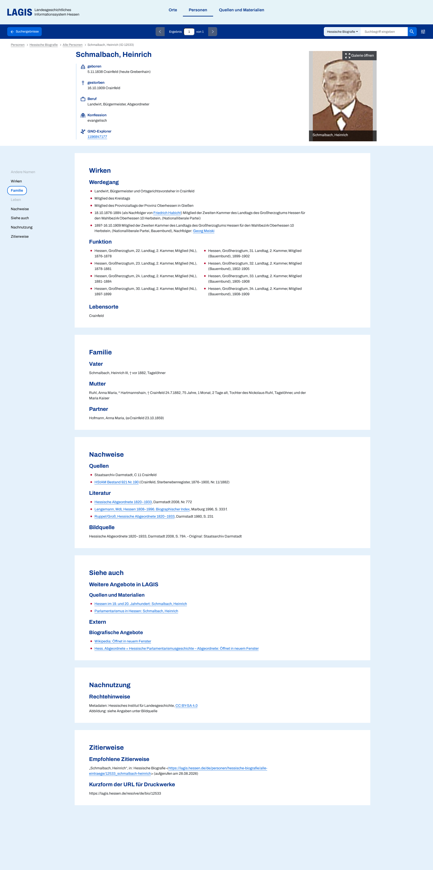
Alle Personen (73, 45)
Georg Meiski (203, 231)
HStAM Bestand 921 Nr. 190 (116, 482)
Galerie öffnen (362, 55)
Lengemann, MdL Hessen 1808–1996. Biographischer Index (142, 509)
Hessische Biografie (341, 31)
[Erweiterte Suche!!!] (423, 31)
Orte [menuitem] (173, 10)
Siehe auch (20, 218)
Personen (18, 45)
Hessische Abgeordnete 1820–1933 (123, 502)
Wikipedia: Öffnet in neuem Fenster (122, 641)
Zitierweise (20, 236)
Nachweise (20, 209)
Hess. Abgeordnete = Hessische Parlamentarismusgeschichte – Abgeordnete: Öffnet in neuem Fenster (176, 648)
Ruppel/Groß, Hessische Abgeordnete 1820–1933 (134, 516)
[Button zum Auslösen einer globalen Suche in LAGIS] (412, 31)
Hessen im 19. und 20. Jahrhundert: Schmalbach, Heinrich (140, 604)
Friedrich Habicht (167, 213)
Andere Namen (23, 172)
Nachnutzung (21, 227)
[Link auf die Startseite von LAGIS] (45, 12)
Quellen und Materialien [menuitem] (241, 10)
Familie (17, 190)
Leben (16, 200)
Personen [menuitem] (198, 10)
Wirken (16, 181)
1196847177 (97, 137)
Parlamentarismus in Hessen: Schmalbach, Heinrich (136, 611)
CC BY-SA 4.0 (186, 705)
